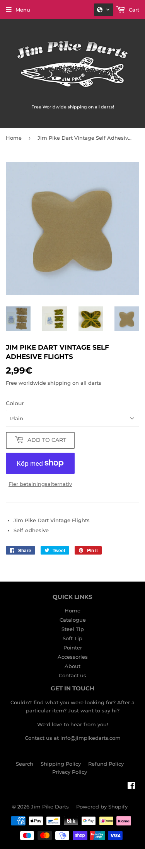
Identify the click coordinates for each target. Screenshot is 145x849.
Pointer (72, 647)
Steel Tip (72, 629)
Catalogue (73, 620)
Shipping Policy (61, 764)
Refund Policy (106, 764)
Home (14, 138)
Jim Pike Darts (50, 806)
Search (24, 764)
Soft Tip (72, 638)
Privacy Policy (69, 772)
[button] (103, 9)
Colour (15, 403)
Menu (22, 10)
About (72, 666)
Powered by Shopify (102, 806)
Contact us (72, 675)
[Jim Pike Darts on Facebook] (131, 786)
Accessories (73, 657)
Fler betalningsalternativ (40, 484)
